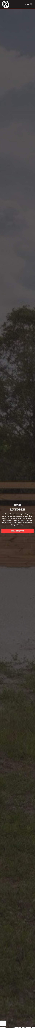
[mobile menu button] (31, 4)
